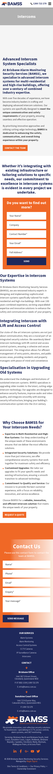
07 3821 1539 (21, 682)
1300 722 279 (39, 3)
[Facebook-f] (20, 751)
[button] (15, 148)
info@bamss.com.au (27, 686)
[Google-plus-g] (26, 751)
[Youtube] (32, 751)
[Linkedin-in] (15, 751)
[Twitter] (38, 751)
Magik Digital (31, 761)
